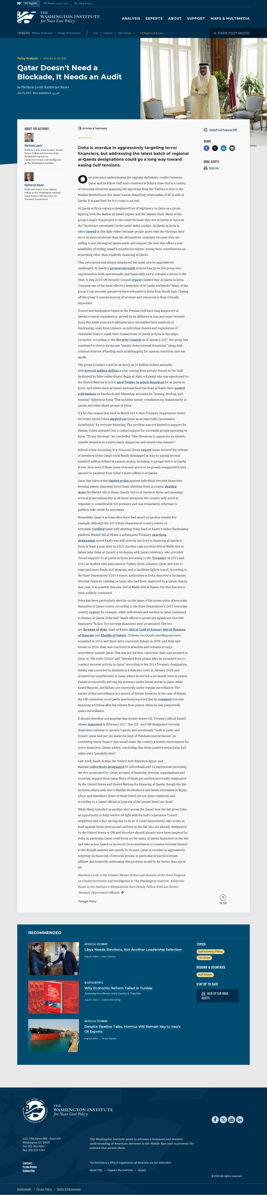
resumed (164, 699)
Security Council (128, 340)
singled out (118, 419)
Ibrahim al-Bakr (95, 629)
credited (98, 529)
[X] (215, 148)
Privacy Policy (44, 1189)
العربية (55, 93)
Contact (27, 1163)
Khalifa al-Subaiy (113, 635)
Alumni (142, 1170)
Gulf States (125, 33)
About (175, 19)
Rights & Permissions (69, 1189)
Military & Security (42, 33)
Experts (154, 19)
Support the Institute (120, 1170)
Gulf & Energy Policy (210, 951)
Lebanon (108, 33)
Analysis (131, 19)
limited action (119, 480)
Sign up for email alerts (214, 995)
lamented (95, 724)
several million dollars (102, 370)
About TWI (96, 1170)
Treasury (159, 558)
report (136, 280)
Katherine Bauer (56, 87)
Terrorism (204, 957)
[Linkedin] (223, 148)
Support (196, 19)
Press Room (30, 1166)
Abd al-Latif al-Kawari (145, 629)
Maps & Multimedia (230, 19)
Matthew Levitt (32, 87)
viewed (91, 231)
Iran (96, 33)
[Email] (232, 148)
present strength (122, 268)
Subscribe (29, 1170)
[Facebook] (206, 148)
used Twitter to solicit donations (140, 382)
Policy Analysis (28, 58)
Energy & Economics (69, 33)
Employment (24, 1189)
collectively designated (107, 767)
